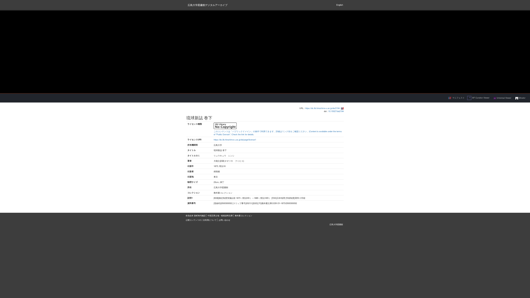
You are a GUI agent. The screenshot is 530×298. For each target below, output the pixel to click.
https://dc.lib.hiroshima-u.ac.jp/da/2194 (322, 108)
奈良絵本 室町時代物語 (196, 215)
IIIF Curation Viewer (480, 97)
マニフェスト (458, 97)
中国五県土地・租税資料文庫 (220, 215)
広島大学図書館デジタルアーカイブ (207, 5)
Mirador (521, 97)
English (339, 4)
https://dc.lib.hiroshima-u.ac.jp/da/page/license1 (235, 139)
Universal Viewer (503, 97)
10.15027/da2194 (336, 111)
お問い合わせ (224, 220)
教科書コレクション (243, 215)
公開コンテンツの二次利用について (201, 220)
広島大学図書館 (336, 224)
